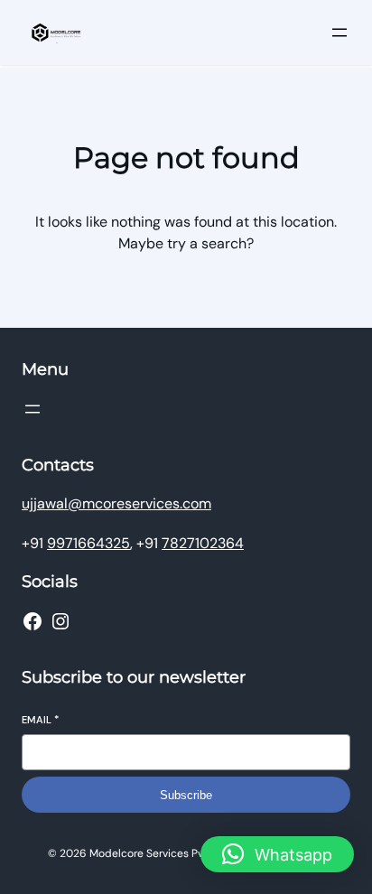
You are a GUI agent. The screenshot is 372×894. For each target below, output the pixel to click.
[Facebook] (32, 621)
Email (40, 719)
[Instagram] (60, 621)
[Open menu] (339, 32)
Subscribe (186, 795)
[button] (277, 854)
